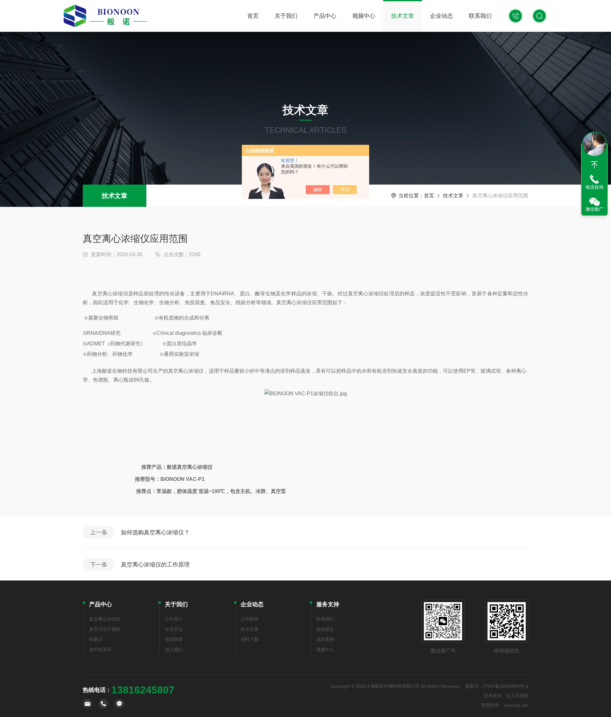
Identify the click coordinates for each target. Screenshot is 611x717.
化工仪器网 (517, 695)
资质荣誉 (174, 639)
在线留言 (325, 629)
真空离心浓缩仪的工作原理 (155, 564)
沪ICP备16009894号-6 (505, 686)
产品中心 (324, 16)
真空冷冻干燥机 (104, 629)
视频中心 (363, 16)
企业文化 (174, 629)
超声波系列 (100, 649)
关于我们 (286, 16)
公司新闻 (249, 619)
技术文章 (402, 16)
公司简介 (174, 619)
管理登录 (490, 705)
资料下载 (249, 639)
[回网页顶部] (594, 164)
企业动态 (441, 16)
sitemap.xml (516, 705)
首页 (253, 16)
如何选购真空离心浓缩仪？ (155, 532)
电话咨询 (594, 187)
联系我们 (480, 16)
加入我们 (174, 649)
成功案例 (325, 639)
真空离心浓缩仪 (104, 619)
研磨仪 (95, 639)
